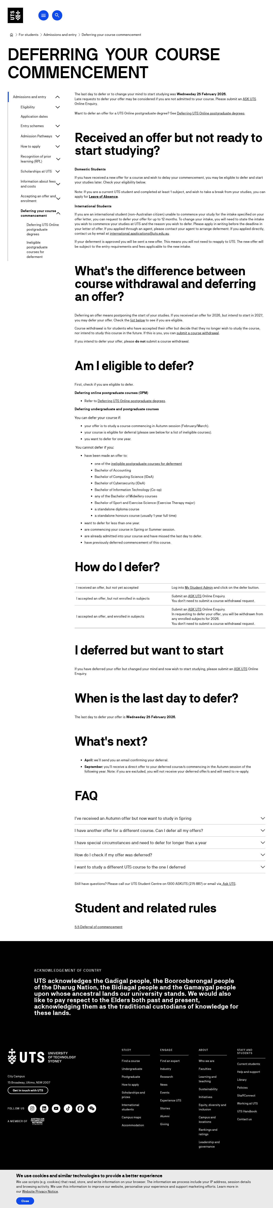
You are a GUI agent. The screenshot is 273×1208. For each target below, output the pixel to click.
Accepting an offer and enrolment (38, 198)
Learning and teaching (207, 1079)
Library (242, 1079)
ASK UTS (249, 99)
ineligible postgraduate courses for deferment (146, 464)
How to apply (30, 146)
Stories (165, 1108)
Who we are (206, 1061)
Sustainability (208, 1089)
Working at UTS (247, 1103)
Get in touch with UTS (28, 1090)
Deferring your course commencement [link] (111, 35)
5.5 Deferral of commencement (98, 927)
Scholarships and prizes (133, 1095)
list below (137, 320)
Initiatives (205, 1097)
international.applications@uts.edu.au (139, 233)
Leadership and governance (209, 1144)
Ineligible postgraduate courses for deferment (37, 249)
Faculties (205, 1068)
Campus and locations (207, 1119)
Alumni (165, 1116)
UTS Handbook (247, 1111)
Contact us (244, 1119)
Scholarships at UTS (36, 171)
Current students (248, 1064)
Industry (165, 1068)
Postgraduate (131, 1076)
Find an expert (170, 1061)
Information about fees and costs (38, 183)
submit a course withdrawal (198, 333)
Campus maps (131, 1117)
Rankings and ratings (208, 1132)
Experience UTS (170, 1100)
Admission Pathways (36, 136)
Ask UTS (228, 884)
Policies (242, 1087)
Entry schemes (32, 126)
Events (164, 1092)
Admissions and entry (29, 97)
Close (25, 1201)
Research (166, 1076)
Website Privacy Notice (40, 1191)
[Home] (11, 35)
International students (130, 1107)
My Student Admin (199, 588)
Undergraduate (132, 1068)
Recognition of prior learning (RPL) (36, 158)
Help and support (248, 1071)
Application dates (34, 116)
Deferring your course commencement (38, 213)
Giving (164, 1124)
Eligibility (28, 107)
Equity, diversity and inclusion (212, 1107)
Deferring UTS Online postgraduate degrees (43, 229)
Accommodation (133, 1125)
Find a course (131, 1061)
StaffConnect (246, 1095)
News (163, 1084)
